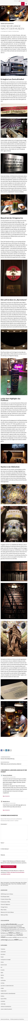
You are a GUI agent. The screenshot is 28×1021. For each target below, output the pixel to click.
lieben (18, 933)
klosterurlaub (4, 964)
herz (1, 930)
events (18, 927)
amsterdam (3, 951)
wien (16, 939)
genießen (14, 929)
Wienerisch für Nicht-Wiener (7, 912)
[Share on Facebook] (1, 750)
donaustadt (19, 926)
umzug (26, 937)
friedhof (10, 929)
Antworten (7, 796)
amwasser (19, 924)
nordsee (2, 983)
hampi (2, 957)
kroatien (2, 970)
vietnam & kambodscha (6, 1006)
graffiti (18, 929)
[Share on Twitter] (4, 750)
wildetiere (20, 940)
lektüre (2, 975)
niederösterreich (3, 935)
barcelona (3, 954)
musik (21, 933)
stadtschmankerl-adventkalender (8, 993)
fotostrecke (3, 929)
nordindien (3, 980)
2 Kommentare (15, 31)
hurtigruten (6, 930)
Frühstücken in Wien (5, 901)
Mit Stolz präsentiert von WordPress (17, 1019)
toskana (2, 996)
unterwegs (4, 940)
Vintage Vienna (4, 907)
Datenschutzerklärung (5, 1019)
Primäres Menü (26, 4)
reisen (3, 937)
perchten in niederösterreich (7, 985)
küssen (6, 933)
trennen (23, 937)
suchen (15, 937)
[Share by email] (11, 750)
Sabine (9, 31)
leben (11, 933)
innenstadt (16, 930)
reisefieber (19, 935)
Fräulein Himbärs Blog (6, 899)
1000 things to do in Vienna (7, 894)
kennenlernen (22, 930)
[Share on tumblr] (8, 750)
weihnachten (11, 940)
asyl (22, 924)
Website (3, 855)
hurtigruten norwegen (6, 959)
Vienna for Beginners (5, 904)
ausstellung (3, 926)
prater (14, 935)
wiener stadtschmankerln (7, 23)
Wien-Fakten (3, 909)
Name (2, 842)
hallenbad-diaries (23, 929)
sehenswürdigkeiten (9, 937)
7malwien (3, 949)
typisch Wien (4, 998)
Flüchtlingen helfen (5, 896)
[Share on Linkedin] (6, 750)
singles (2, 988)
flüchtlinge (22, 927)
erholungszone (4, 927)
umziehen (3, 1001)
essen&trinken (12, 927)
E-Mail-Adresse (5, 848)
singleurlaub (3, 990)
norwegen (10, 935)
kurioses (3, 933)
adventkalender (11, 924)
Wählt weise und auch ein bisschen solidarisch (11, 763)
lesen (14, 933)
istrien (2, 962)
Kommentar (4, 824)
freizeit (6, 929)
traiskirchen (19, 937)
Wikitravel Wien (4, 914)
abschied (3, 924)
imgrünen (12, 930)
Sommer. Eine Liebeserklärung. (7, 757)
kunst (26, 930)
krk (1, 967)
